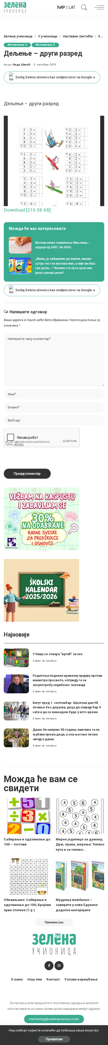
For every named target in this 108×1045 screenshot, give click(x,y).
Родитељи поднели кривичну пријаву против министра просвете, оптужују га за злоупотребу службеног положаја (67, 680)
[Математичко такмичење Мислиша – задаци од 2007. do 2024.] (54, 245)
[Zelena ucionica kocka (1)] (41, 518)
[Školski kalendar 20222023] (41, 590)
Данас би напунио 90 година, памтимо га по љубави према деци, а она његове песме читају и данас (66, 734)
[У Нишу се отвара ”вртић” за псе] (16, 657)
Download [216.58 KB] (27, 210)
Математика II (45, 44)
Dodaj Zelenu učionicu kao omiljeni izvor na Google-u (55, 77)
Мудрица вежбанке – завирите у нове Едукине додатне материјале (77, 905)
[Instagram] (59, 965)
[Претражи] (83, 7)
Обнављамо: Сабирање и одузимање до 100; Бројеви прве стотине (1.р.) (27, 905)
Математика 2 (17, 44)
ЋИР (61, 7)
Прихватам (54, 1039)
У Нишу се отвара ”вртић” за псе (58, 654)
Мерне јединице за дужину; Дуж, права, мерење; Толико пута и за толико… (80, 844)
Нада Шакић (21, 64)
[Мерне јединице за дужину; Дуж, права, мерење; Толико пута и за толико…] (80, 816)
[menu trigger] (98, 7)
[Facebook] (48, 965)
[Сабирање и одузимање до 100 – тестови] (28, 816)
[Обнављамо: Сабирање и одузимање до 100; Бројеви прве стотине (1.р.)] (28, 876)
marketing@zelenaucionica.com (54, 1019)
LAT (72, 7)
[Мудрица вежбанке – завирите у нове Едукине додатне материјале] (80, 876)
